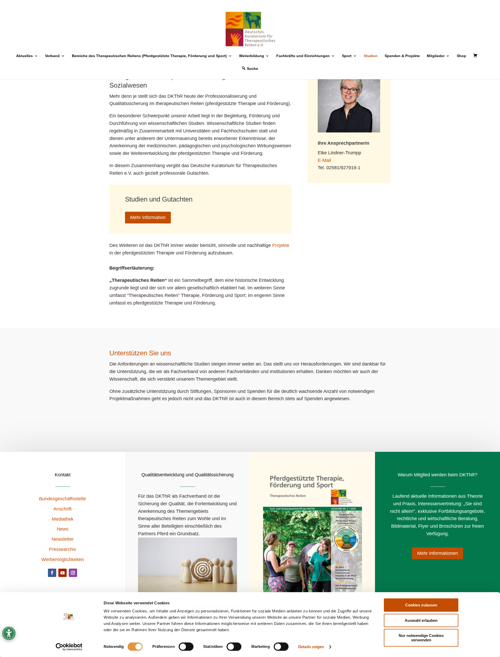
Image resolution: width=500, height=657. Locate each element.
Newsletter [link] (63, 539)
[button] (52, 573)
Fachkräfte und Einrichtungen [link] (303, 56)
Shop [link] (461, 56)
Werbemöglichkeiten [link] (62, 559)
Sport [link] (347, 56)
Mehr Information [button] (148, 217)
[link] (69, 647)
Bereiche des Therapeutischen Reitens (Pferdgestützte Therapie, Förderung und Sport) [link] (149, 56)
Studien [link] (371, 56)
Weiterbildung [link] (251, 56)
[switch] (186, 646)
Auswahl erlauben (421, 620)
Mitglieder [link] (436, 56)
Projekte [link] (280, 245)
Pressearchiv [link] (62, 549)
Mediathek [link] (62, 519)
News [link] (62, 529)
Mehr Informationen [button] (437, 553)
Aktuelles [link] (24, 56)
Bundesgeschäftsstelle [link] (62, 498)
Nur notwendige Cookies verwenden (421, 637)
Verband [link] (52, 56)
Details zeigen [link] (311, 646)
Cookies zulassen (421, 605)
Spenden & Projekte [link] (402, 56)
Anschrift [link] (62, 509)
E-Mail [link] (324, 160)
